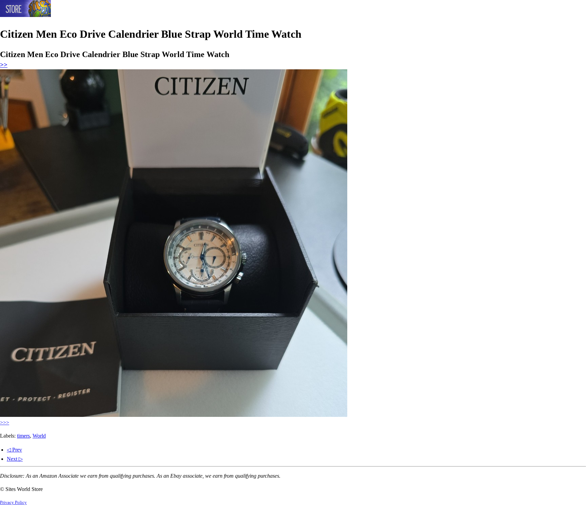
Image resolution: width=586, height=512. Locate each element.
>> (3, 64)
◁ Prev (14, 450)
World (39, 436)
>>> (4, 422)
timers (23, 436)
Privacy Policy (13, 502)
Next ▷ (15, 459)
